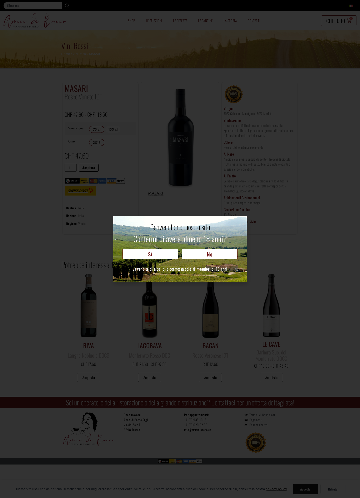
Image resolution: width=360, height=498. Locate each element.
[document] (180, 249)
